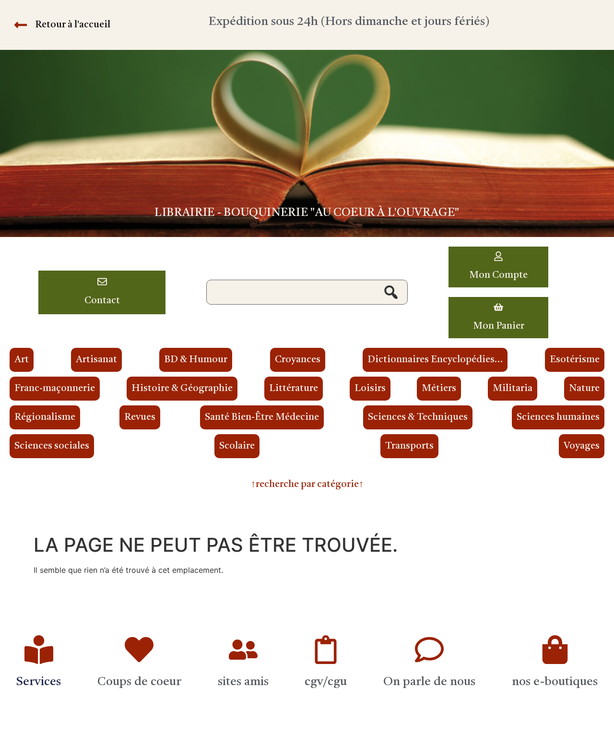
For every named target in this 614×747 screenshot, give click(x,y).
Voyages (582, 446)
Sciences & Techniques (418, 417)
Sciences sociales (51, 446)
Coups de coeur (139, 682)
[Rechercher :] (307, 292)
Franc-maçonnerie (54, 388)
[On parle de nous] (429, 649)
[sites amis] (243, 649)
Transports (409, 446)
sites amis (243, 682)
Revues (139, 417)
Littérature (293, 388)
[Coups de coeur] (139, 649)
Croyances (297, 360)
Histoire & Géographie (182, 388)
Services (38, 682)
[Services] (38, 649)
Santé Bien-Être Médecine (262, 417)
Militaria (512, 388)
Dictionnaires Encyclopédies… (435, 360)
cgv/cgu (326, 682)
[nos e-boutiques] (555, 649)
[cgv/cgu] (325, 649)
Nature (584, 388)
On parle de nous (429, 682)
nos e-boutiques (555, 682)
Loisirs (370, 388)
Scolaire (237, 446)
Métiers (439, 388)
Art (21, 360)
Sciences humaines (558, 417)
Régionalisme (44, 417)
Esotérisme (575, 360)
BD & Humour (195, 360)
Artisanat (96, 360)
